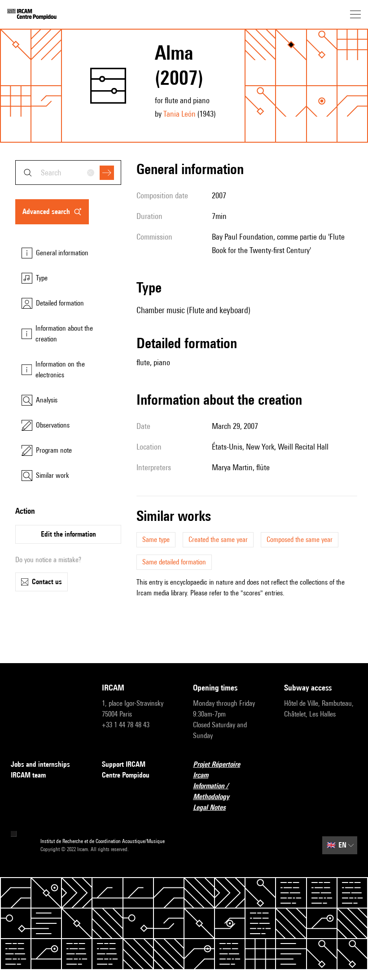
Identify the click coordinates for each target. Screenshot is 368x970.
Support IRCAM (123, 764)
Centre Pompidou (125, 775)
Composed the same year (300, 539)
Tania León (179, 113)
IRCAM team (28, 775)
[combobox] (68, 172)
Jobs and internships (40, 764)
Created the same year (218, 539)
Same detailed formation (174, 562)
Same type (156, 539)
